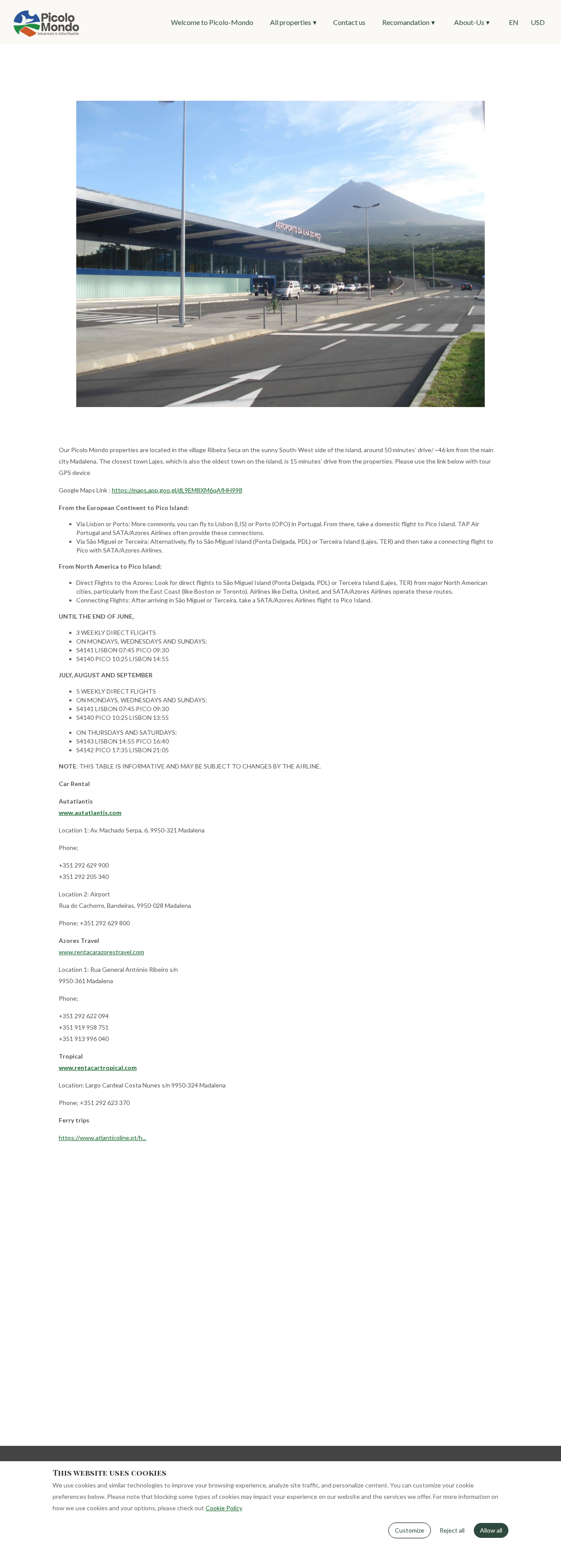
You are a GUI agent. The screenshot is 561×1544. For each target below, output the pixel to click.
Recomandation (408, 22)
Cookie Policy (224, 1508)
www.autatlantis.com (90, 812)
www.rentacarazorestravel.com (101, 952)
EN (513, 22)
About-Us (472, 22)
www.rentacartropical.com (98, 1067)
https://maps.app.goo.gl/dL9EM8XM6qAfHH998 (177, 490)
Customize (409, 1530)
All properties (293, 22)
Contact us (349, 22)
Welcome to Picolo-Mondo (212, 22)
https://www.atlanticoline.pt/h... (102, 1137)
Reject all (452, 1530)
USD (538, 22)
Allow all (491, 1530)
